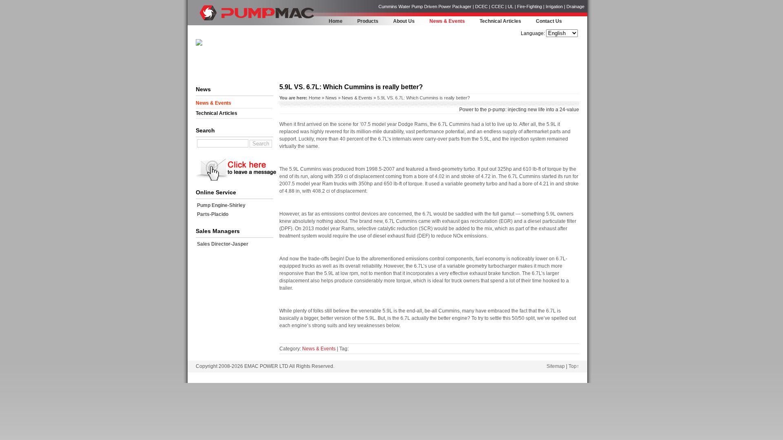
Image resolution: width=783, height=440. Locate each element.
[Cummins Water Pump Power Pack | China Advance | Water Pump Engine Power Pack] (210, 23)
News (331, 97)
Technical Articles (500, 21)
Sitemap (555, 366)
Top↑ (573, 366)
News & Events (447, 21)
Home (336, 21)
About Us (404, 21)
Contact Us (549, 21)
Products (367, 21)
